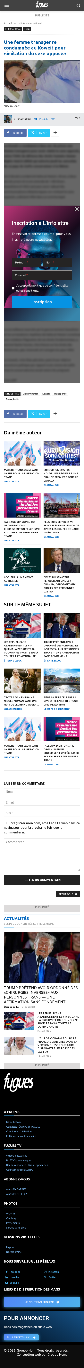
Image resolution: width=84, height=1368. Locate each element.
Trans (27, 29)
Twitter (52, 1277)
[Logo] (42, 4)
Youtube (14, 1283)
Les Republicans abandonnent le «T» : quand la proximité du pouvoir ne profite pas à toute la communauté (21, 649)
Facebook (15, 1272)
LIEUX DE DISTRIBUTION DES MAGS (32, 1289)
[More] (55, 133)
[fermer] (77, 209)
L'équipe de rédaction (57, 709)
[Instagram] (45, 1272)
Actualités (19, 23)
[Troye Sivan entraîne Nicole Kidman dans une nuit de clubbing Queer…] (22, 681)
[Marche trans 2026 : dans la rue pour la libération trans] (22, 453)
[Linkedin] (6, 1277)
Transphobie (12, 399)
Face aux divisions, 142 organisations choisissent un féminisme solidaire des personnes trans (22, 528)
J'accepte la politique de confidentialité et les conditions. (42, 288)
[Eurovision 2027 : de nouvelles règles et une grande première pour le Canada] (62, 453)
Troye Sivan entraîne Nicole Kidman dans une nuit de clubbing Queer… (21, 701)
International (35, 23)
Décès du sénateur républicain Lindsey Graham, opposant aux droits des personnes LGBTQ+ (60, 584)
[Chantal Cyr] (8, 119)
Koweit (46, 393)
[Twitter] (45, 1277)
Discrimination (30, 393)
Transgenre (60, 393)
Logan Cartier (13, 709)
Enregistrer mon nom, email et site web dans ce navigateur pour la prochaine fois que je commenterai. (42, 827)
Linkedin (14, 1277)
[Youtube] (6, 1283)
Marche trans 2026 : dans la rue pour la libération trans (21, 473)
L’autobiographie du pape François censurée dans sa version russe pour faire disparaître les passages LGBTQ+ (57, 1045)
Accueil (8, 23)
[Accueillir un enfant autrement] (22, 560)
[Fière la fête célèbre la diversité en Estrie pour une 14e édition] (62, 681)
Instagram (54, 1272)
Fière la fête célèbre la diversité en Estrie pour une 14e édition (61, 701)
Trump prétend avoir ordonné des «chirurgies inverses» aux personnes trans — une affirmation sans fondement (61, 649)
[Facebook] (6, 1272)
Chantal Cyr (24, 118)
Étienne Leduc (12, 661)
